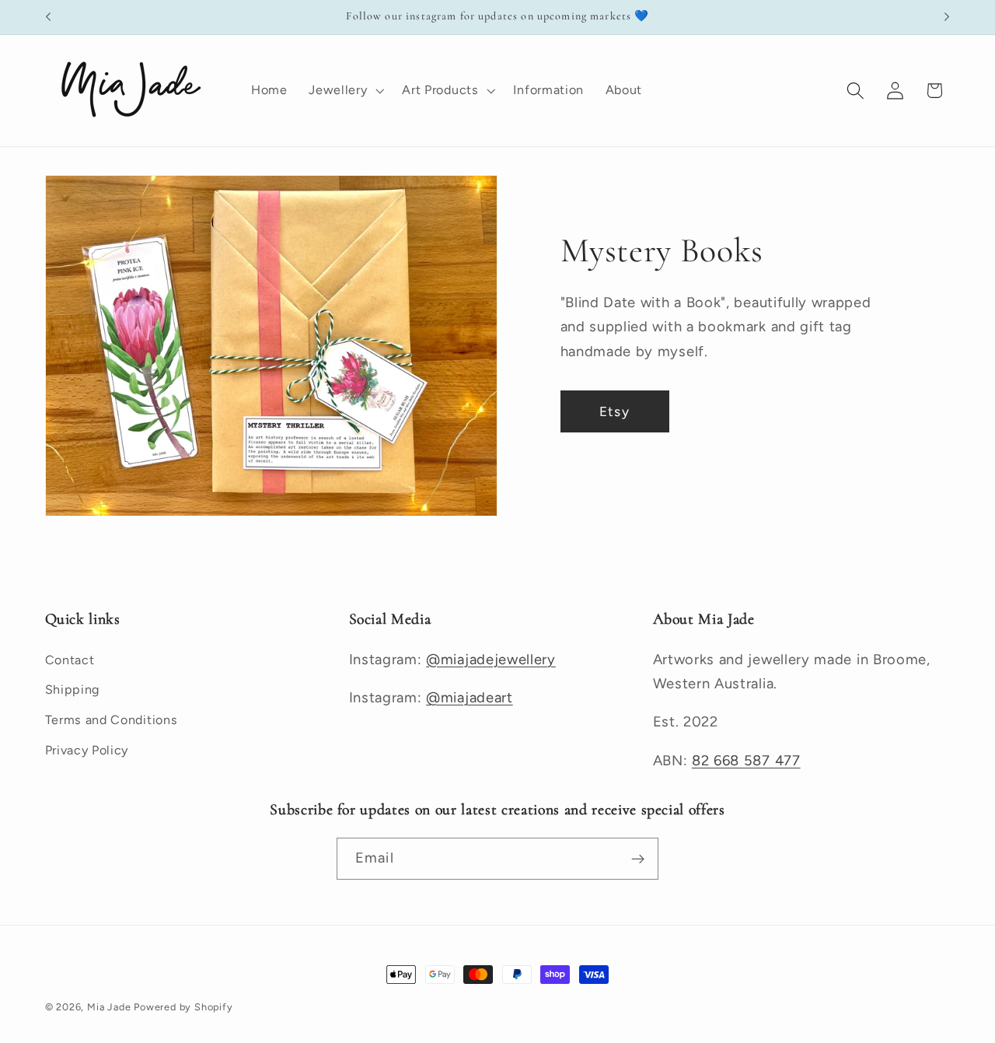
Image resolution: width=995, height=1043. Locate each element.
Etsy (614, 411)
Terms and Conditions (111, 719)
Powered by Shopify (183, 1007)
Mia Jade (109, 1007)
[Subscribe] (638, 859)
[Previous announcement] (48, 17)
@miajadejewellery (491, 659)
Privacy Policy (87, 750)
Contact (70, 660)
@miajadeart (469, 697)
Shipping (72, 689)
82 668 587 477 (746, 760)
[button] (344, 90)
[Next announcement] (947, 17)
